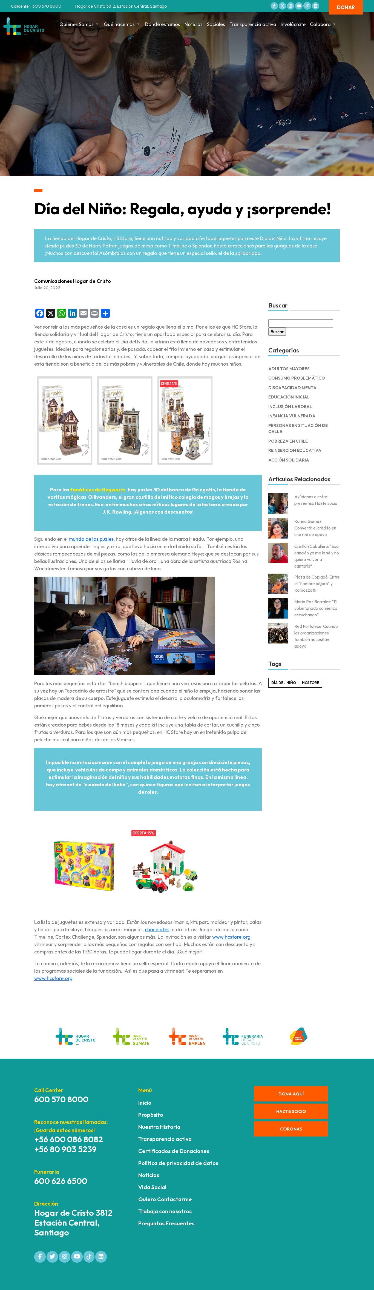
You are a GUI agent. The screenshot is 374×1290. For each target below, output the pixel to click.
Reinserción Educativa (294, 450)
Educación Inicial (289, 397)
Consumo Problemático (296, 378)
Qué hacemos (119, 24)
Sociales (216, 24)
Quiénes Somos (76, 24)
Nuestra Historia (159, 1126)
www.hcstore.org (231, 937)
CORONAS (291, 1129)
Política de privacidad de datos (178, 1163)
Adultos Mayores (289, 368)
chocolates (157, 929)
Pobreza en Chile (288, 441)
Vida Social (152, 1187)
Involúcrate (293, 24)
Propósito (150, 1114)
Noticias (194, 24)
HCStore (310, 682)
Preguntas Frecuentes (166, 1223)
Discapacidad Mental (293, 387)
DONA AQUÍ (291, 1094)
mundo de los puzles (91, 539)
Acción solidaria (288, 460)
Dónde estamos (162, 24)
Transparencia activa (252, 24)
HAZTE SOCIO (291, 1111)
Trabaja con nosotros (165, 1211)
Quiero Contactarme (165, 1199)
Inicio (144, 1102)
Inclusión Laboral (290, 406)
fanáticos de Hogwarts (97, 489)
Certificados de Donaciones (173, 1150)
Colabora (320, 24)
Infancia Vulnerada (291, 415)
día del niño (283, 682)
